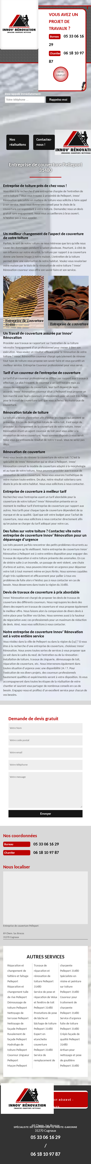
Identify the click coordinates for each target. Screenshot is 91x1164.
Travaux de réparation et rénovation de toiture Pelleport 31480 (44, 976)
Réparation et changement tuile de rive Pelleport (17, 992)
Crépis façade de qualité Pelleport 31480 (70, 1039)
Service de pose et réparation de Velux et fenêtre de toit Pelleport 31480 (45, 999)
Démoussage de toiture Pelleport (17, 1005)
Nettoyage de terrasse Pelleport (18, 1016)
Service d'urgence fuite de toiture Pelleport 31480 (70, 1024)
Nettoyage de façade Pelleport (17, 1026)
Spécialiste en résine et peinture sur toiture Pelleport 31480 (70, 984)
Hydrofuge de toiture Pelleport (17, 1047)
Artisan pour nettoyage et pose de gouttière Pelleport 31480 (70, 1057)
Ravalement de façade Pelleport (17, 1037)
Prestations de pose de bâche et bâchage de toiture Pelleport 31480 (45, 1021)
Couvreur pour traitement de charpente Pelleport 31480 (69, 1005)
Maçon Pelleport (17, 1065)
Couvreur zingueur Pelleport (18, 1058)
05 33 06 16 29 (46, 844)
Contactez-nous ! (44, 142)
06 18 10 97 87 (46, 853)
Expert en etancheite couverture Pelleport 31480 (43, 1042)
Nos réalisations (18, 142)
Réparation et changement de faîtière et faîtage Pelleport (17, 973)
